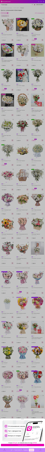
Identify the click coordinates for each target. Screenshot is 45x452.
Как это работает (24, 450)
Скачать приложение (22, 445)
